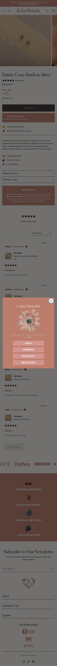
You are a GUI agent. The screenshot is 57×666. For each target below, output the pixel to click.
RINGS (28, 343)
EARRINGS (28, 350)
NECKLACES (28, 363)
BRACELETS (28, 356)
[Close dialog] (51, 301)
